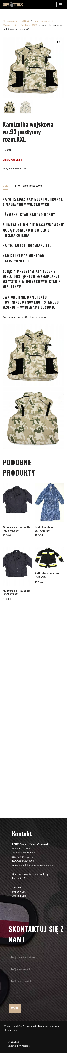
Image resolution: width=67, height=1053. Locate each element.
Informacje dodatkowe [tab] (28, 185)
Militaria (26, 21)
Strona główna (10, 21)
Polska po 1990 (29, 25)
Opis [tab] (5, 185)
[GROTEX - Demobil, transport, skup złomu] (13, 4)
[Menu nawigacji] (60, 4)
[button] (59, 42)
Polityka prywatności (19, 1045)
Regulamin (13, 1041)
